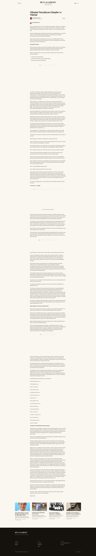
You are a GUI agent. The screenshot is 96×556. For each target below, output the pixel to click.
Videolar (16, 542)
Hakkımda (40, 544)
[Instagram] (20, 3)
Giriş (39, 546)
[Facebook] (18, 3)
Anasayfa (39, 542)
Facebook (62, 544)
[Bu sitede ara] (78, 3)
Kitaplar (16, 544)
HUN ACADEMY (48, 2)
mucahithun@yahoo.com (65, 542)
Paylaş (63, 18)
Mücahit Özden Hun (36, 17)
